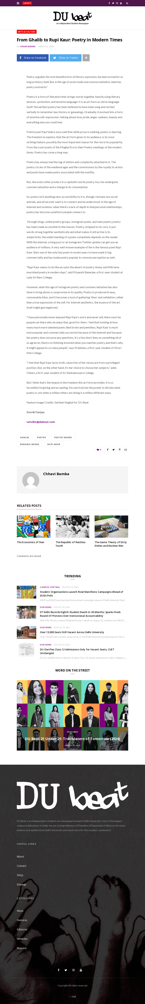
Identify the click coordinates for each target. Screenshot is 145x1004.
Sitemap (21, 884)
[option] (72, 715)
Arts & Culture (26, 31)
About (20, 856)
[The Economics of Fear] (33, 526)
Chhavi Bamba (27, 46)
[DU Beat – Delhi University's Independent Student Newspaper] (72, 18)
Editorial (22, 929)
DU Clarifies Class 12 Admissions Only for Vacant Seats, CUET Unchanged (77, 651)
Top (73, 996)
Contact (21, 865)
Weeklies (22, 938)
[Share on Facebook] (14, 87)
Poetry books (63, 437)
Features (72, 732)
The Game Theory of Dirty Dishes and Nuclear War (111, 543)
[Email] (14, 114)
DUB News (46, 607)
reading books (29, 444)
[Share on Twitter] (14, 96)
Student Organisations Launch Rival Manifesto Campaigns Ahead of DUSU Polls (58, 3)
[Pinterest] (14, 105)
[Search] (127, 3)
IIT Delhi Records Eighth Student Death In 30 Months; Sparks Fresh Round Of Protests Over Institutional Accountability (80, 613)
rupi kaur (53, 444)
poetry (41, 437)
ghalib (24, 437)
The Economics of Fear (30, 542)
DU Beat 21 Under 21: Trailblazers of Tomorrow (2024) (72, 738)
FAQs (20, 875)
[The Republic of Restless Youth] (72, 526)
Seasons (22, 948)
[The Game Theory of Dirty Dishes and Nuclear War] (111, 526)
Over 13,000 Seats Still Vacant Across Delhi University (72, 632)
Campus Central (50, 587)
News (20, 910)
